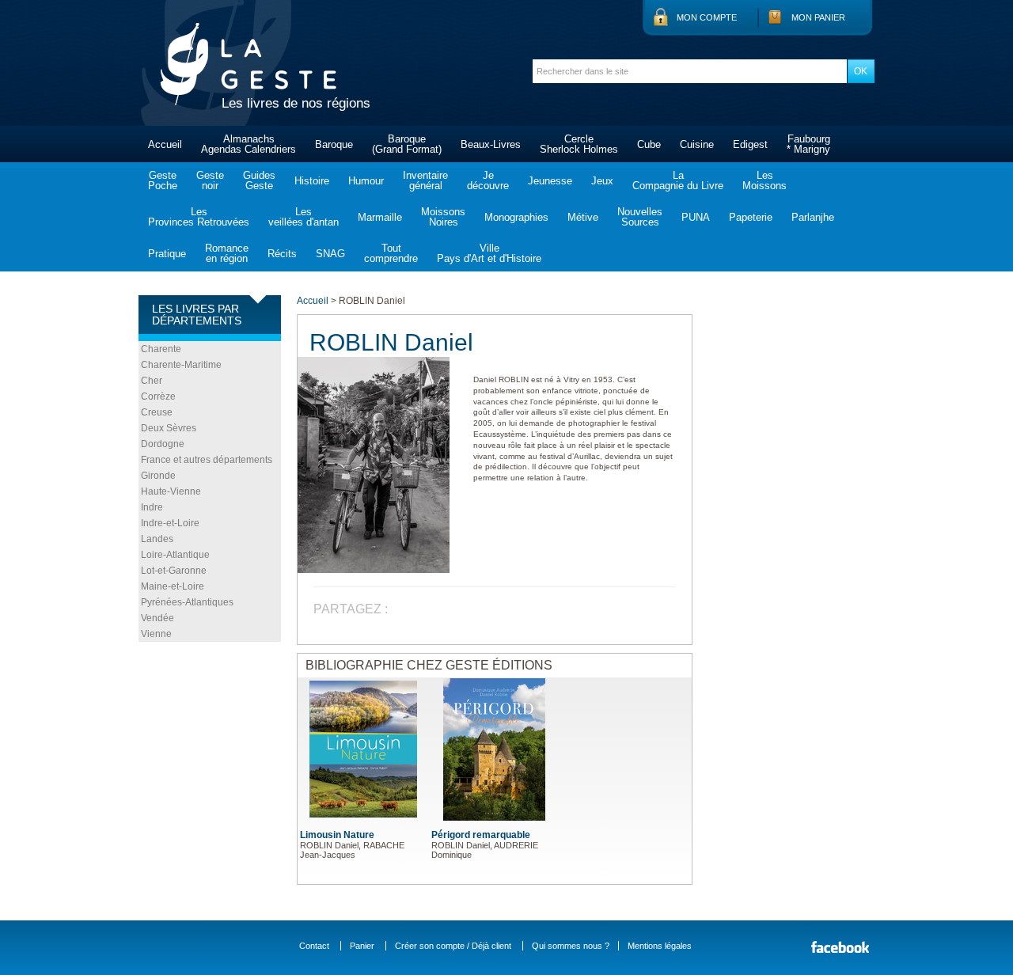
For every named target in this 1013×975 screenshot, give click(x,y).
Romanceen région (227, 253)
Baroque (334, 144)
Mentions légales (660, 945)
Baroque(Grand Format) (407, 144)
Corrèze (158, 396)
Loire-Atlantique (175, 554)
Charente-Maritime (181, 364)
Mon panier (818, 17)
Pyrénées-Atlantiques (187, 602)
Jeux (602, 181)
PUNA (695, 217)
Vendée (157, 618)
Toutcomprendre (391, 253)
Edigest (750, 144)
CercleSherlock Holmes (579, 144)
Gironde (158, 475)
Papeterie (750, 217)
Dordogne (162, 444)
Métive (582, 217)
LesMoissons (764, 180)
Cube (649, 144)
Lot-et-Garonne (174, 570)
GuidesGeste (259, 180)
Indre (152, 507)
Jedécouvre (488, 180)
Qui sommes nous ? (570, 945)
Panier (362, 945)
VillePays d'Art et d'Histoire (489, 253)
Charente (161, 349)
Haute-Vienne (171, 491)
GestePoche (162, 180)
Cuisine (697, 144)
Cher (151, 380)
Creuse (157, 412)
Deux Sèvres (168, 428)
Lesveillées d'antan (303, 217)
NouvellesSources (639, 217)
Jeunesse (550, 181)
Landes (157, 538)
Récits (282, 254)
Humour (366, 181)
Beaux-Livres (491, 144)
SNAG (330, 254)
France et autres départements (206, 459)
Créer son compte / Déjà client (453, 945)
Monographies (516, 217)
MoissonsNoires (443, 217)
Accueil (165, 144)
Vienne (156, 633)
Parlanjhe (812, 217)
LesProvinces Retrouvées (198, 217)
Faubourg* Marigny (808, 144)
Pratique (167, 254)
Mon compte (707, 17)
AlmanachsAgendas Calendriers (248, 144)
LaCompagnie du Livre (677, 180)
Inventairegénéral (425, 180)
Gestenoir (210, 180)
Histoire (311, 181)
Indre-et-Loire (170, 523)
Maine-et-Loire (172, 586)
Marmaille (380, 217)
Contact (314, 945)
